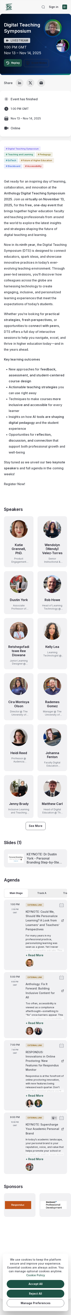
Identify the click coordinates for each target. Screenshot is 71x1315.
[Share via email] (41, 83)
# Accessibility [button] (33, 166)
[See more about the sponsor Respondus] (20, 1205)
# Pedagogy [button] (44, 154)
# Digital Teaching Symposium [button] (22, 148)
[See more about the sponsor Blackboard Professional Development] (55, 1205)
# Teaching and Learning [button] (19, 154)
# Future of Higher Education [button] (36, 160)
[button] (43, 7)
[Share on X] (30, 83)
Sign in (53, 7)
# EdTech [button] (11, 160)
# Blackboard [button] (13, 166)
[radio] (16, 893)
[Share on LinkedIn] (19, 83)
